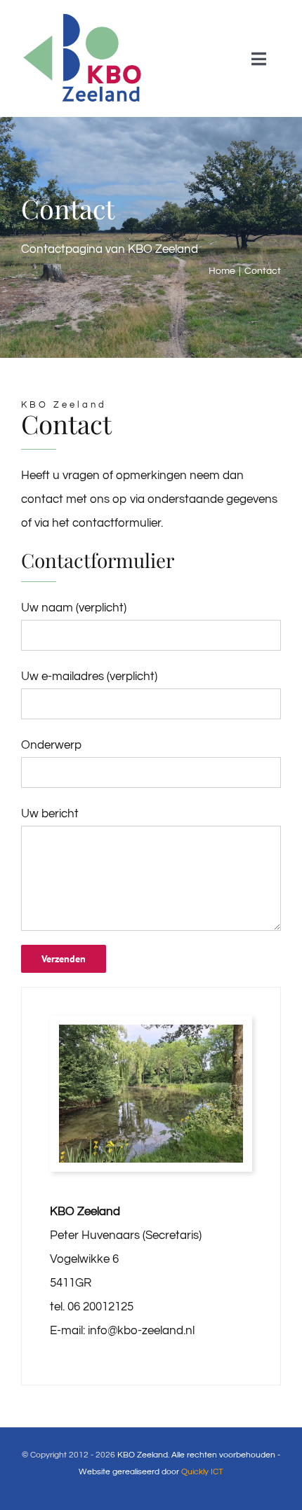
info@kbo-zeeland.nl (141, 1330)
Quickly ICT (202, 1471)
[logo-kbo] (83, 16)
